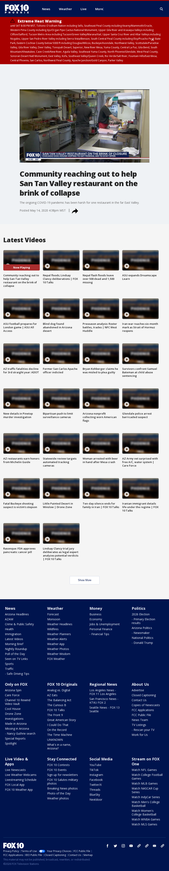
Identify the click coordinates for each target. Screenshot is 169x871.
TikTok (94, 770)
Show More (84, 580)
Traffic (9, 669)
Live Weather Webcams (20, 775)
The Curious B (56, 705)
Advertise (138, 690)
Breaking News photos (62, 788)
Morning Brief (14, 644)
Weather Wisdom (58, 654)
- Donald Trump (142, 643)
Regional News (103, 684)
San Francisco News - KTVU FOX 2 (103, 700)
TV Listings (139, 725)
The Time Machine (59, 735)
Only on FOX (16, 684)
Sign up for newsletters (62, 775)
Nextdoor (95, 799)
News (10, 608)
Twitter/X (95, 785)
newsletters (162, 846)
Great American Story (61, 720)
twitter (115, 846)
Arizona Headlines (17, 614)
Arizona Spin (13, 690)
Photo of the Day (58, 793)
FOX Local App (15, 785)
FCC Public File (141, 715)
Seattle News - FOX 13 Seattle (104, 709)
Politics (138, 608)
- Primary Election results (143, 621)
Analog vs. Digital (58, 690)
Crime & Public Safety (19, 624)
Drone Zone (13, 714)
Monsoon (53, 619)
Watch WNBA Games (146, 819)
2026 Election (141, 614)
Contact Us (139, 700)
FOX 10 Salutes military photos (62, 781)
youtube (131, 846)
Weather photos (58, 798)
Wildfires (53, 629)
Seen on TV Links (16, 659)
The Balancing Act (59, 700)
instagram (123, 846)
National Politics (142, 638)
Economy (95, 619)
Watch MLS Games (144, 824)
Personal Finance (100, 629)
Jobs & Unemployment (104, 624)
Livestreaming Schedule (20, 780)
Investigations (14, 719)
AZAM (9, 619)
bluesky (146, 846)
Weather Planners (59, 634)
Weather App (56, 644)
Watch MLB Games (145, 783)
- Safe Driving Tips (17, 674)
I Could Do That (57, 725)
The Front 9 (55, 715)
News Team (140, 720)
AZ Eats (52, 695)
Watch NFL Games (144, 770)
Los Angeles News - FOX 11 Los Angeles (102, 692)
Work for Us (140, 735)
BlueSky (94, 795)
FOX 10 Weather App (19, 790)
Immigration (13, 634)
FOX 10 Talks (56, 710)
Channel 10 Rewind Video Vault (17, 702)
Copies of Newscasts (146, 705)
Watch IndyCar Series (146, 797)
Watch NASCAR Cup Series (145, 790)
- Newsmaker (141, 633)
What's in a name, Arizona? (59, 746)
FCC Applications (143, 710)
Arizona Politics (142, 628)
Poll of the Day (15, 654)
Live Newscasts (15, 770)
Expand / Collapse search (161, 9)
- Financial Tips (99, 634)
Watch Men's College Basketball (146, 804)
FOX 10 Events (57, 770)
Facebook (96, 780)
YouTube (95, 765)
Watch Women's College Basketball (144, 812)
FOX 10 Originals (62, 684)
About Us (140, 684)
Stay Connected (61, 758)
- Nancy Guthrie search (20, 733)
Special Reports (15, 738)
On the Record (57, 730)
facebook (107, 846)
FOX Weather (56, 659)
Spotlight (11, 743)
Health (9, 629)
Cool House (13, 709)
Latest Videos (14, 639)
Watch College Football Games (147, 776)
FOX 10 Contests (58, 765)
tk (139, 846)
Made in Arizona (16, 724)
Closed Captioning (144, 695)
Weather (55, 608)
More (99, 9)
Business (95, 614)
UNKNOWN (55, 740)
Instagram (96, 775)
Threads (94, 790)
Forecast (53, 614)
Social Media (101, 758)
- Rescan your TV (143, 730)
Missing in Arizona (17, 728)
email (154, 846)
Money (95, 608)
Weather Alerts (57, 639)
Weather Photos (58, 649)
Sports (9, 664)
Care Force (12, 695)
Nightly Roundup (16, 649)
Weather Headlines (59, 624)
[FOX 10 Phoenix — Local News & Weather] (18, 9)
